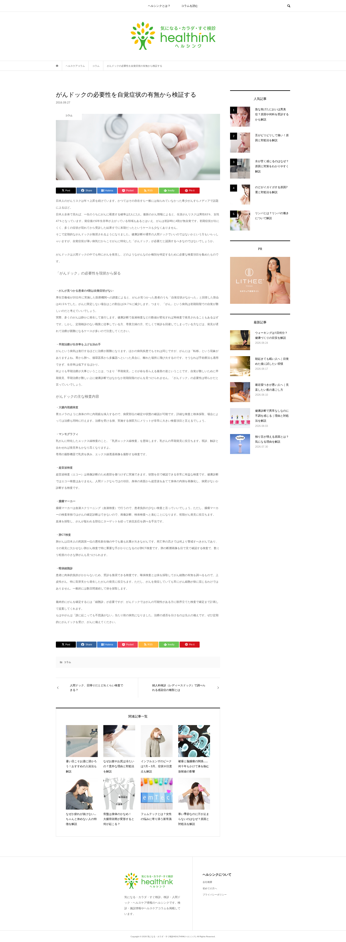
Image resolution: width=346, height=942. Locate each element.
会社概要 (207, 882)
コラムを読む (189, 5)
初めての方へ (210, 888)
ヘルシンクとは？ (159, 5)
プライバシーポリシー (215, 894)
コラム (67, 662)
